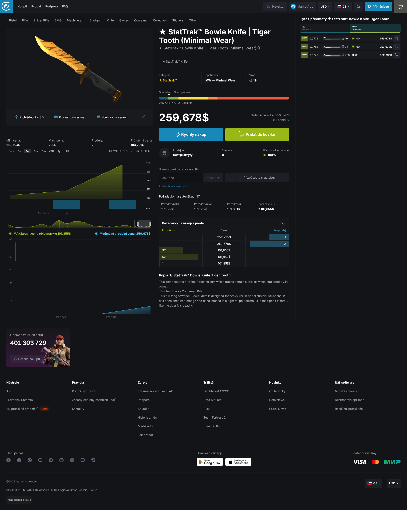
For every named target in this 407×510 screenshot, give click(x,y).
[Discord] (83, 461)
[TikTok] (30, 461)
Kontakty (78, 409)
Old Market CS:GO (216, 391)
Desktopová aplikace (349, 400)
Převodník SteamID (19, 400)
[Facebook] (19, 461)
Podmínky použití (84, 391)
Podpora (51, 6)
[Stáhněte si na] (238, 462)
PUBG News (277, 409)
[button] (12, 20)
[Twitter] (8, 461)
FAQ (65, 6)
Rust (207, 409)
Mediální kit (146, 426)
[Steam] (93, 461)
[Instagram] (61, 461)
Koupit (22, 6)
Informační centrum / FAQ (155, 391)
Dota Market (212, 400)
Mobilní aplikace (346, 391)
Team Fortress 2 (215, 417)
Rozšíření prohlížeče (349, 409)
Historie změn (147, 417)
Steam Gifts (212, 426)
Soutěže (143, 409)
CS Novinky (277, 391)
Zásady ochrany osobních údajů (94, 400)
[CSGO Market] (6, 6)
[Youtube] (40, 461)
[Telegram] (51, 461)
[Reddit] (72, 461)
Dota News (276, 400)
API (8, 391)
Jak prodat (145, 435)
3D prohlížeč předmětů (22, 409)
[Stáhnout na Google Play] (210, 462)
